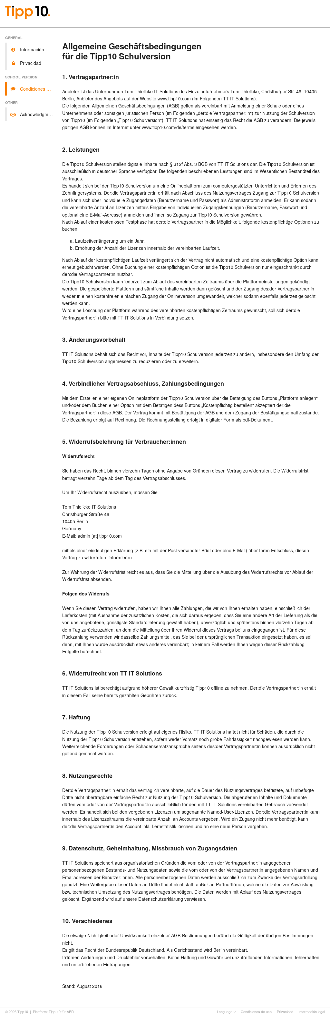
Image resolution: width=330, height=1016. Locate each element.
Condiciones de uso (256, 1011)
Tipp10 (22, 1011)
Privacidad (285, 1011)
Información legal (311, 1011)
